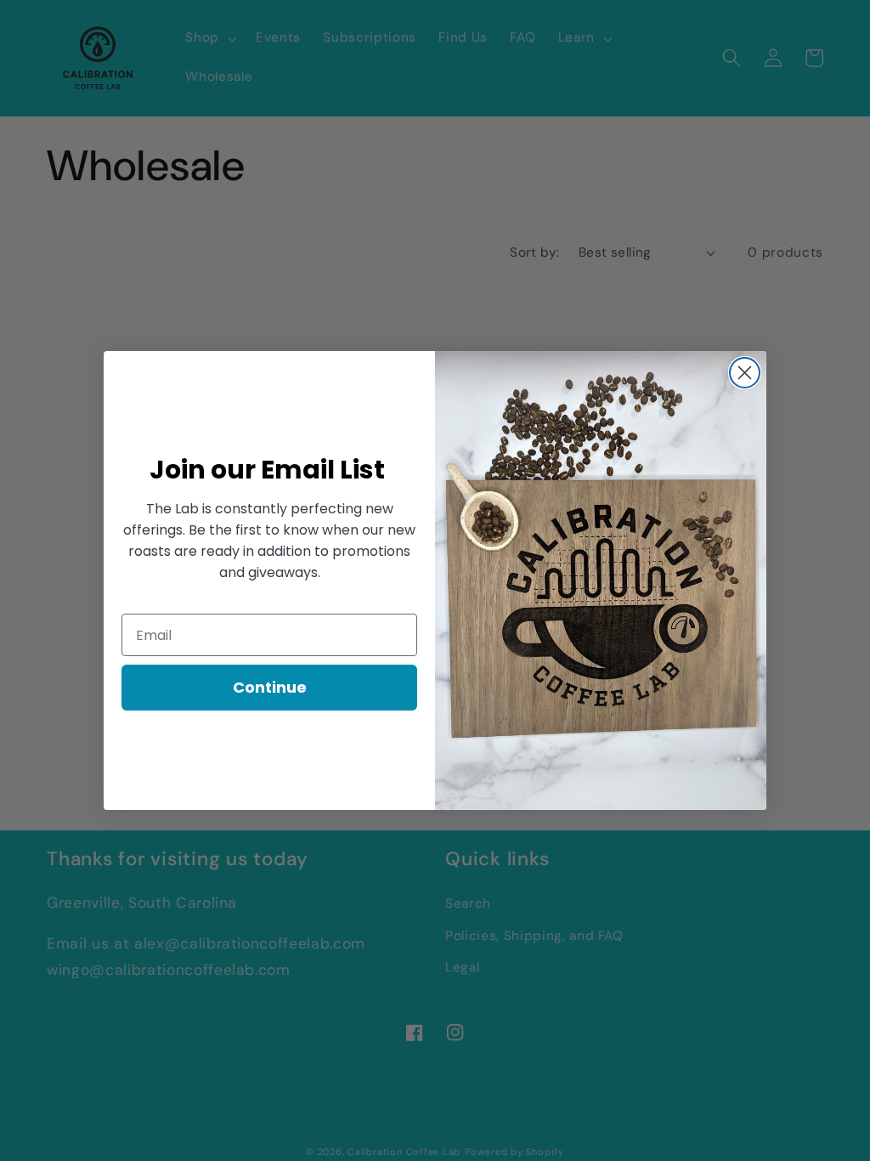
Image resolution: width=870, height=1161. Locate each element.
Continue (270, 687)
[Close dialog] (745, 373)
